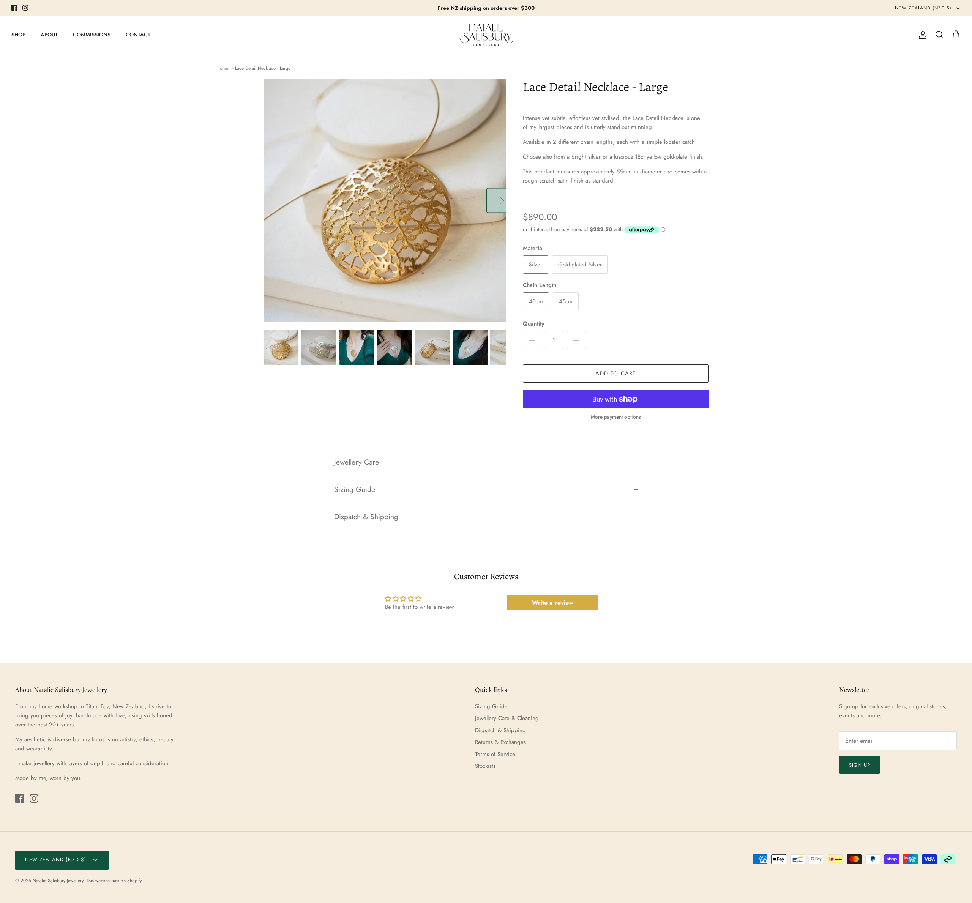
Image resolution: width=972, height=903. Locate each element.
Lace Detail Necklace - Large (262, 68)
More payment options (616, 417)
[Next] (496, 200)
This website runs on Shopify (114, 880)
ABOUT (49, 34)
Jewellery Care (356, 462)
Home (222, 68)
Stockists (485, 766)
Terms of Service (495, 754)
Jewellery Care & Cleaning (507, 718)
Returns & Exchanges (500, 742)
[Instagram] (25, 8)
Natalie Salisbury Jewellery (58, 880)
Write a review (552, 602)
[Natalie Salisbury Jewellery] (486, 35)
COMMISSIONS (91, 34)
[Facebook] (14, 8)
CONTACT (138, 34)
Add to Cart (615, 373)
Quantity (533, 324)
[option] (385, 200)
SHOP (18, 34)
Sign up (859, 765)
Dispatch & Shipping (366, 516)
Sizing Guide (354, 489)
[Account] (921, 34)
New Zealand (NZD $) (924, 8)
